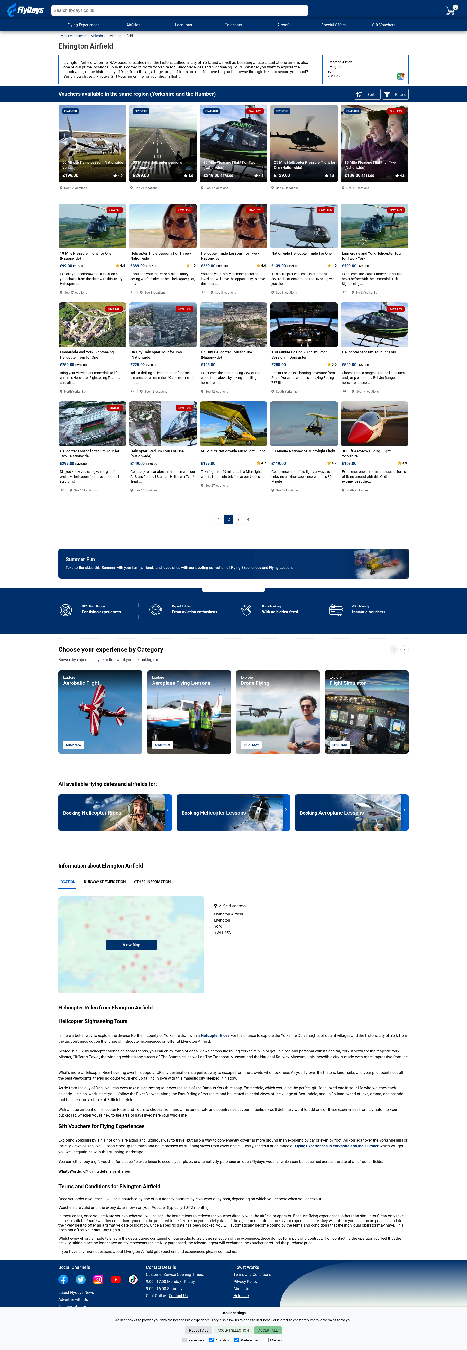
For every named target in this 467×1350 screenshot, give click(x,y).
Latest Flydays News (76, 1292)
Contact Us (178, 1295)
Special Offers (333, 25)
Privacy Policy (246, 1281)
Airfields (97, 36)
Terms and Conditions (252, 1274)
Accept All (268, 1330)
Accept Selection (233, 1330)
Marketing (278, 1340)
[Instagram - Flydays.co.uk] (99, 1280)
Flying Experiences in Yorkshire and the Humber (337, 1146)
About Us (241, 1288)
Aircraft (283, 25)
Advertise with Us (73, 1299)
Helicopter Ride (214, 1035)
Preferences (250, 1340)
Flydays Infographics (76, 1306)
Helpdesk (241, 1295)
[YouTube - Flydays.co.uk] (117, 1280)
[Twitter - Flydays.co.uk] (82, 1280)
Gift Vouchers (383, 25)
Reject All (198, 1330)
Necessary (196, 1340)
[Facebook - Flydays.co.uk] (64, 1280)
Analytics (222, 1340)
